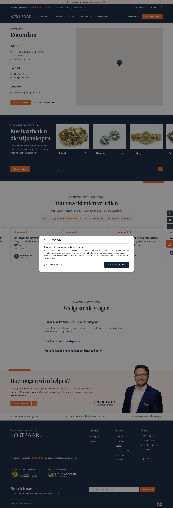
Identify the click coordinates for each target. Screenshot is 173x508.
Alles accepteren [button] (116, 264)
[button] (54, 264)
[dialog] (86, 254)
